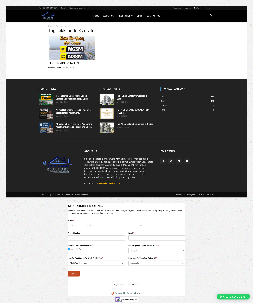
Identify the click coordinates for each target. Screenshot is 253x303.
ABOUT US (108, 15)
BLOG (139, 15)
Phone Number (78, 233)
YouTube (206, 8)
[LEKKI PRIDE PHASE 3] (72, 48)
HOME (96, 15)
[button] (210, 16)
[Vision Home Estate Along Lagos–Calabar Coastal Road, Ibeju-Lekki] (46, 99)
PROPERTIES (124, 15)
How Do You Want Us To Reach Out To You (89, 258)
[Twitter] (179, 161)
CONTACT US (153, 15)
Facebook (177, 8)
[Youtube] (187, 161)
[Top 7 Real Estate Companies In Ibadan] (107, 128)
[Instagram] (171, 161)
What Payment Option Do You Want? (147, 245)
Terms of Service (132, 285)
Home (50, 26)
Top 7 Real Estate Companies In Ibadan (135, 124)
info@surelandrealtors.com (77, 8)
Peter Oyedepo (54, 67)
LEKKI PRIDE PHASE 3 (63, 63)
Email (134, 233)
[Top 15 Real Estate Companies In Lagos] (107, 99)
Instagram (187, 8)
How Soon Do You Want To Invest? (146, 258)
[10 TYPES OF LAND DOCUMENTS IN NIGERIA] (107, 113)
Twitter (197, 8)
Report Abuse (119, 285)
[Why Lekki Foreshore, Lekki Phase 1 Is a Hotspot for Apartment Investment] (46, 113)
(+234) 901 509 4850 (49, 8)
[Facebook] (163, 161)
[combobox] (156, 250)
